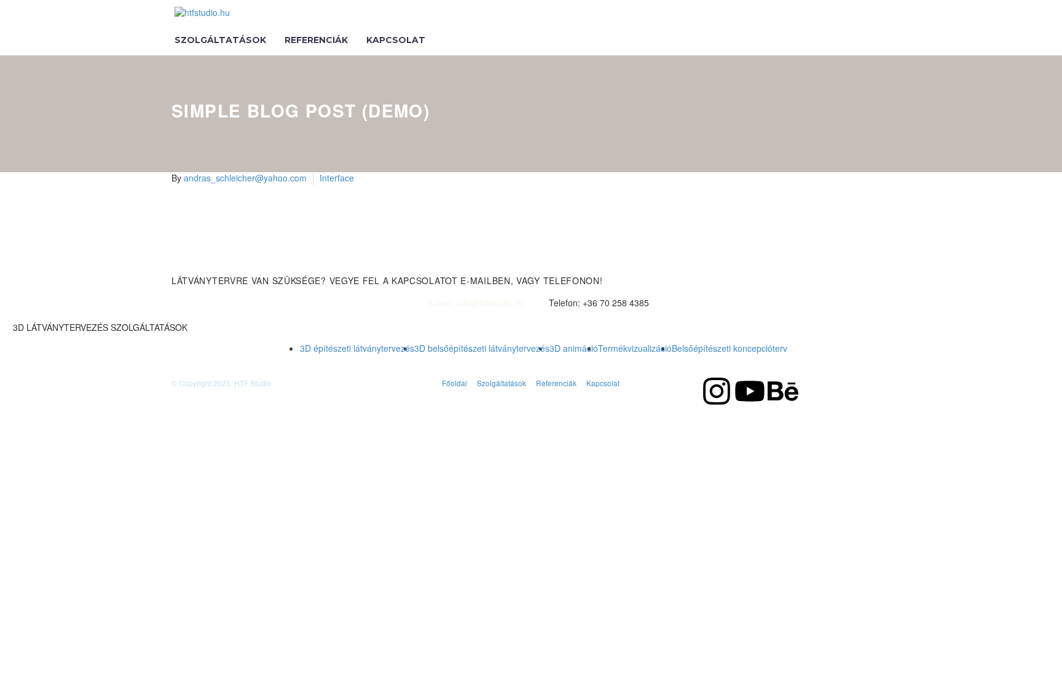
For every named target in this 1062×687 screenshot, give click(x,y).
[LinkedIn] (253, 263)
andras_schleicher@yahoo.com (245, 178)
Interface (337, 178)
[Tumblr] (235, 263)
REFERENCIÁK (316, 40)
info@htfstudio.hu (491, 303)
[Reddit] (272, 263)
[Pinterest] (216, 263)
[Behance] (783, 391)
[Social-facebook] (683, 391)
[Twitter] (198, 263)
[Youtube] (749, 391)
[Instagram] (716, 391)
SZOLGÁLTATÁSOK (220, 40)
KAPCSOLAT (395, 40)
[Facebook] (179, 263)
